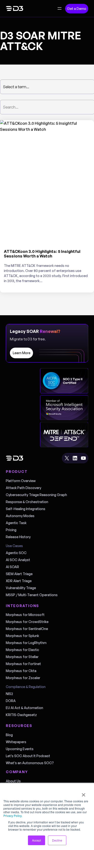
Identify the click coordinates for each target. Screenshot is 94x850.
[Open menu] (59, 8)
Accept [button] (36, 840)
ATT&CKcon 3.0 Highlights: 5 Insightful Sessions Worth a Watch (42, 253)
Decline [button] (57, 840)
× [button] (83, 793)
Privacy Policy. (12, 815)
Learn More (21, 353)
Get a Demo (76, 9)
